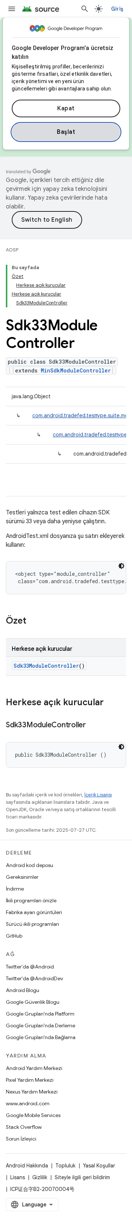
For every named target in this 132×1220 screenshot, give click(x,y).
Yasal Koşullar (99, 1166)
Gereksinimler (22, 877)
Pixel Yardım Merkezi (30, 1080)
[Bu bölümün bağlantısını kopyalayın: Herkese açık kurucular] (111, 703)
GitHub (14, 935)
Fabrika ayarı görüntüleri (34, 912)
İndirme (15, 888)
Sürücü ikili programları (32, 924)
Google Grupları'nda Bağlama (41, 1037)
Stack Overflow (24, 1127)
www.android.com (28, 1103)
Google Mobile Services (33, 1115)
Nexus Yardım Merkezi (32, 1091)
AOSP (12, 250)
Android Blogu (22, 990)
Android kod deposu (29, 865)
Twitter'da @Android (30, 966)
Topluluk (65, 1166)
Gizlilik (39, 1177)
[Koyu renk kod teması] (121, 565)
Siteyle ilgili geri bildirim (82, 1177)
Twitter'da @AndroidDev (34, 978)
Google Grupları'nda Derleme (40, 1025)
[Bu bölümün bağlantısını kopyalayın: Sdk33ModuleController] (93, 725)
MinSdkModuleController (76, 370)
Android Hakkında (27, 1166)
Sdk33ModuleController (46, 665)
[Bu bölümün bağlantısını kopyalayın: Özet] (33, 621)
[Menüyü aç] (11, 9)
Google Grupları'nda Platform (40, 1013)
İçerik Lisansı (98, 795)
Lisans (17, 1177)
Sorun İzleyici (21, 1138)
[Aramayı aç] (84, 8)
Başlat (66, 132)
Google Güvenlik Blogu (32, 1002)
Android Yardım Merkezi (34, 1068)
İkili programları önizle (31, 900)
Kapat (66, 108)
